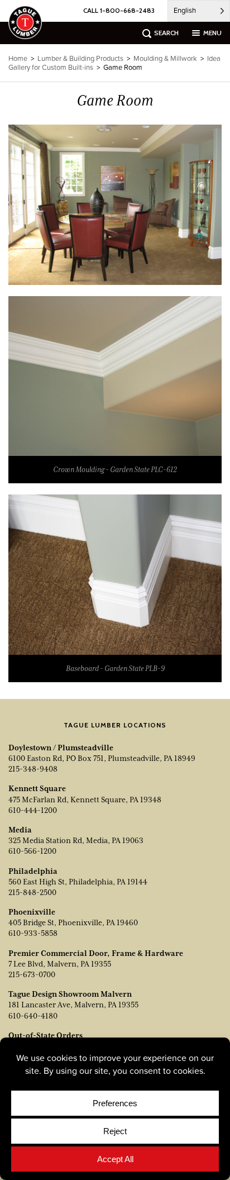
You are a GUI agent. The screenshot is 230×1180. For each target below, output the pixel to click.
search (166, 32)
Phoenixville (31, 911)
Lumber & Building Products (80, 58)
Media (20, 829)
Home (17, 58)
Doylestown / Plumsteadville (60, 747)
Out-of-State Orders (45, 1035)
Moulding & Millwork (165, 58)
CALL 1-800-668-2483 (119, 10)
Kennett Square (37, 788)
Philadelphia (33, 871)
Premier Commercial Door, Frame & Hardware (95, 953)
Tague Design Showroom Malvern (70, 993)
